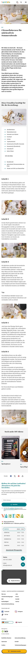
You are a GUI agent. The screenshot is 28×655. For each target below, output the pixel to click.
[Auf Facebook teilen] (11, 476)
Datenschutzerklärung (20, 638)
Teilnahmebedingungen (20, 645)
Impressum (4, 641)
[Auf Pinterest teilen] (18, 476)
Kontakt (17, 641)
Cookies (3, 645)
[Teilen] (22, 476)
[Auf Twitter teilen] (14, 476)
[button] (24, 453)
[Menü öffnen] (25, 2)
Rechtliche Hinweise (6, 638)
